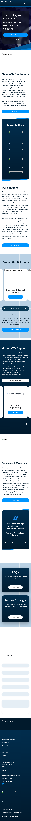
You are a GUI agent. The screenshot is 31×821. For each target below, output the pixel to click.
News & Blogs (5, 752)
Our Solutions (15, 39)
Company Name (7, 691)
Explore (15, 412)
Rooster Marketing (13, 816)
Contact (4, 755)
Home (3, 736)
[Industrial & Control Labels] (15, 277)
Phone (4, 684)
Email (4, 676)
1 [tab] (12, 308)
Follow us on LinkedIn (7, 781)
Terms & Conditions (7, 812)
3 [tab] (17, 308)
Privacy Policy (18, 812)
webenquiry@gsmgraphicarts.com (11, 775)
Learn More (15, 297)
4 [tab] (19, 308)
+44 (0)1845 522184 (7, 778)
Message (4, 698)
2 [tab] (14, 308)
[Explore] (15, 397)
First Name (5, 662)
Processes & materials (8, 749)
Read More (15, 111)
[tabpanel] (15, 285)
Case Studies (15, 35)
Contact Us (8, 655)
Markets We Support (15, 380)
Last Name (5, 669)
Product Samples (15, 330)
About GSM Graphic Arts (8, 739)
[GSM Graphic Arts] (8, 3)
